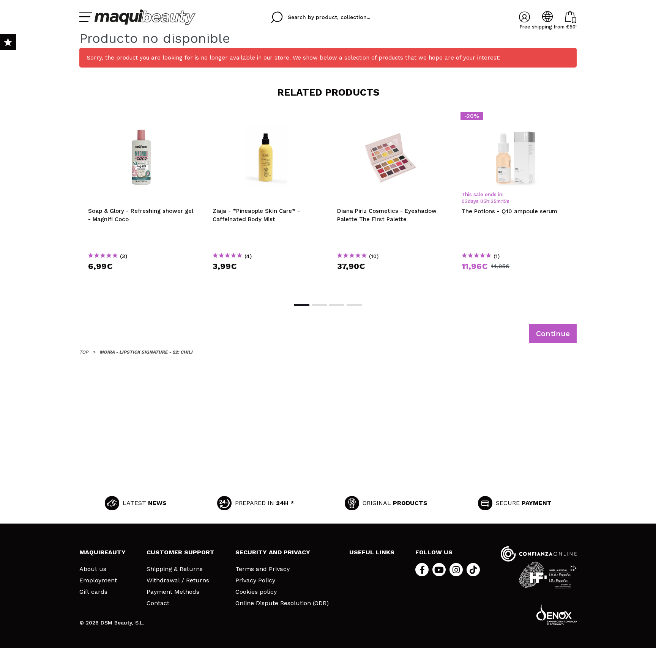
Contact (158, 603)
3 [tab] (336, 305)
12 (504, 201)
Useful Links (371, 552)
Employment (98, 580)
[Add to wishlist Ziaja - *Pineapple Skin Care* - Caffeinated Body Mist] (266, 118)
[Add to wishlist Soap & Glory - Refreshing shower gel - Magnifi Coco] (141, 118)
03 (465, 201)
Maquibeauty (102, 552)
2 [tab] (319, 305)
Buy (141, 280)
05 (483, 201)
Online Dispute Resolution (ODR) (282, 603)
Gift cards (93, 592)
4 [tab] (354, 305)
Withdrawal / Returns (178, 580)
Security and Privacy (272, 552)
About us (92, 569)
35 (493, 201)
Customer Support (180, 552)
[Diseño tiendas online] (556, 614)
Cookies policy (256, 592)
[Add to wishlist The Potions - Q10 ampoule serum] (515, 118)
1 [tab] (301, 305)
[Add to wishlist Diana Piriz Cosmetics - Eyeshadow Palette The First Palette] (390, 118)
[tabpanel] (141, 201)
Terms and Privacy (262, 569)
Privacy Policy (255, 580)
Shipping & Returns (175, 569)
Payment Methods (173, 592)
